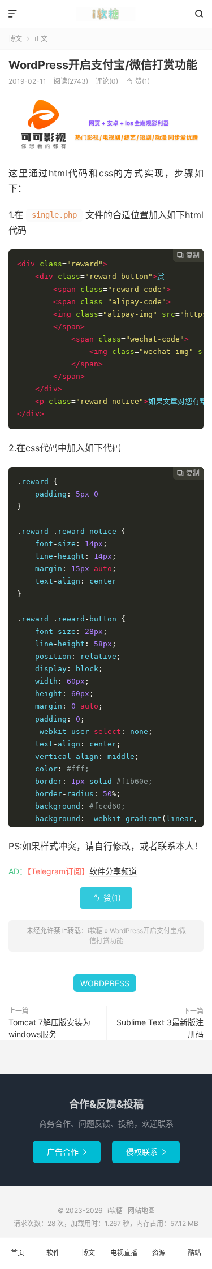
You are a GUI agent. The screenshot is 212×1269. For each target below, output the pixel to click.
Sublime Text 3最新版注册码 (160, 1028)
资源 (159, 1253)
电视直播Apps (123, 1259)
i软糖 (106, 14)
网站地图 (141, 1210)
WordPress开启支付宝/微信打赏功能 (102, 65)
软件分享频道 (113, 871)
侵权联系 (146, 1151)
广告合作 (66, 1151)
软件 (53, 1253)
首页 (17, 1253)
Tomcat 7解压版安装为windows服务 (49, 1028)
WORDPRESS (104, 983)
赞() (138, 81)
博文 (15, 38)
